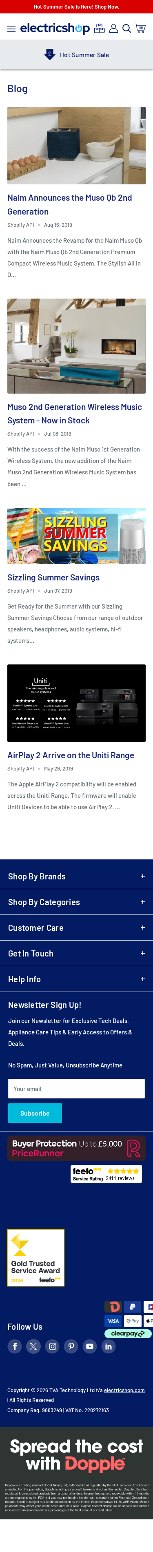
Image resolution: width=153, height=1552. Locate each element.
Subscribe (35, 1113)
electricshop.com (124, 1390)
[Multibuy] (99, 28)
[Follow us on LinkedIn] (108, 1348)
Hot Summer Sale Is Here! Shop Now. (77, 6)
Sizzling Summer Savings (53, 577)
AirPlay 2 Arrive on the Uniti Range (70, 755)
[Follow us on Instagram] (52, 1348)
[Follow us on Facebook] (14, 1348)
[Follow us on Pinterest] (71, 1348)
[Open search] (126, 28)
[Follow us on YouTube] (89, 1348)
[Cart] (140, 28)
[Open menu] (11, 27)
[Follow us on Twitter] (33, 1348)
